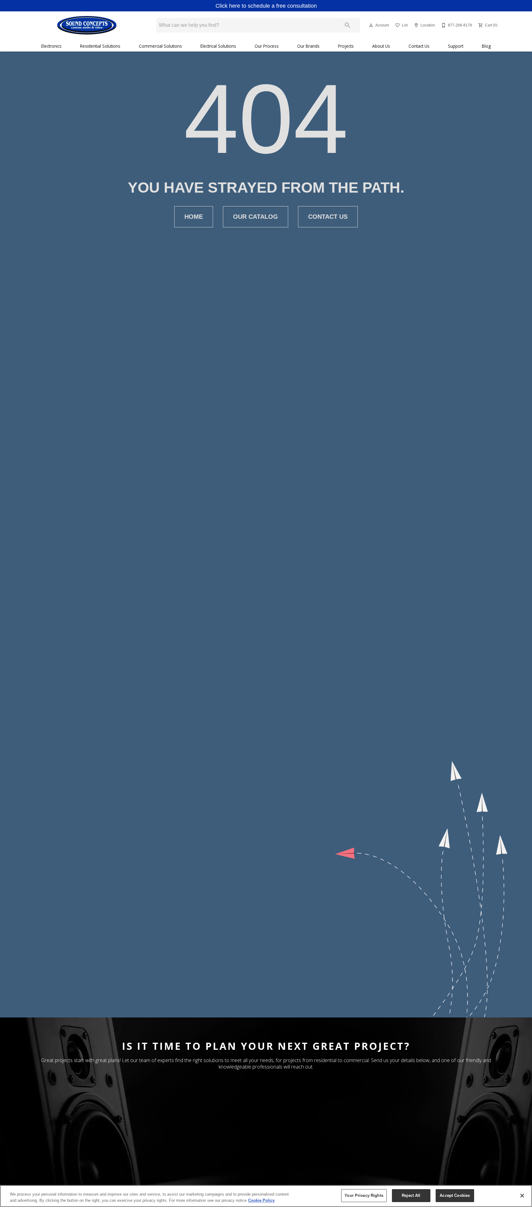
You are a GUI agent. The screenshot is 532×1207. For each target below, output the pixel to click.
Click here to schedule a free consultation (266, 6)
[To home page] (86, 25)
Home (193, 216)
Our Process (267, 46)
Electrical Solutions (218, 46)
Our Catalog (255, 216)
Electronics (51, 46)
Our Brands (308, 46)
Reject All (411, 1195)
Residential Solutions (100, 46)
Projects (346, 46)
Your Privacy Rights (364, 1195)
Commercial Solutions (160, 46)
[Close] (522, 1195)
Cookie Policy (261, 1200)
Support (455, 46)
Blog (486, 46)
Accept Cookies (455, 1195)
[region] (266, 1196)
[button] (371, 25)
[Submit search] (347, 25)
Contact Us (419, 46)
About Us (381, 46)
